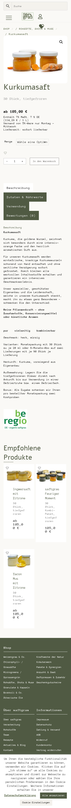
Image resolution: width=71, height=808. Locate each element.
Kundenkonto (44, 745)
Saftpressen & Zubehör (50, 677)
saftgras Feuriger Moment (52, 493)
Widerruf (42, 740)
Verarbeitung (12, 724)
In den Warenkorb (44, 161)
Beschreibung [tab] (18, 187)
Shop (7, 29)
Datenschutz (44, 724)
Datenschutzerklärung (20, 795)
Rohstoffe (10, 729)
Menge (8, 141)
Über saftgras (12, 719)
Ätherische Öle (13, 697)
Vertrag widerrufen (48, 750)
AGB (38, 734)
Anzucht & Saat (46, 672)
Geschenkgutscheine (48, 682)
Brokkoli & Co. (13, 692)
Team (6, 734)
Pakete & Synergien (48, 667)
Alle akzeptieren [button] (53, 795)
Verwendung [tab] (16, 206)
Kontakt (8, 750)
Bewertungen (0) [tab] (21, 215)
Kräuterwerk (44, 662)
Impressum (42, 719)
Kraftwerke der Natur (50, 657)
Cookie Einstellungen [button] (36, 802)
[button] (61, 42)
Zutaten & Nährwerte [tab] (25, 197)
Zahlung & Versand (48, 729)
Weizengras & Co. (15, 657)
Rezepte (8, 740)
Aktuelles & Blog (15, 745)
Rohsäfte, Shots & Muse (36, 29)
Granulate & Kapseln (17, 687)
